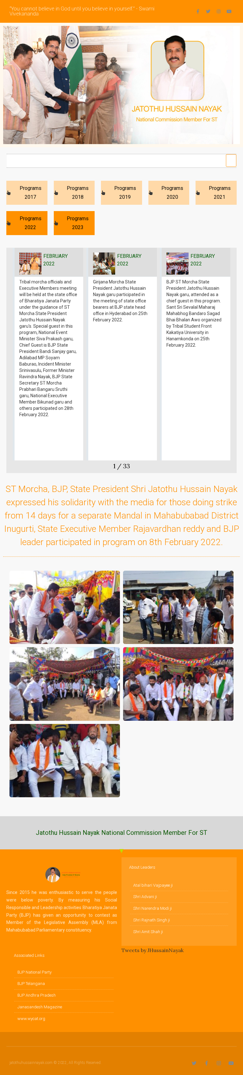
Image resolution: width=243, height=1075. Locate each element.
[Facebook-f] (197, 11)
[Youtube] (229, 11)
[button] (231, 160)
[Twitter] (208, 11)
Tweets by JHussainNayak (153, 950)
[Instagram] (218, 11)
